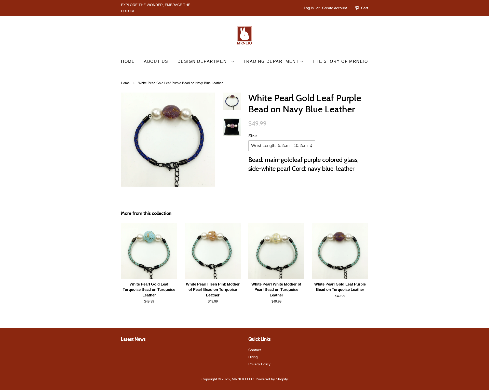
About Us (156, 61)
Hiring (253, 357)
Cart (364, 8)
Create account (334, 8)
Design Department (204, 61)
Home (128, 61)
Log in (309, 8)
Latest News (133, 339)
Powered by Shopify (272, 379)
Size (252, 135)
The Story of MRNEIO (340, 61)
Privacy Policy (259, 364)
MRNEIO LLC (243, 379)
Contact (254, 350)
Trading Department (271, 61)
